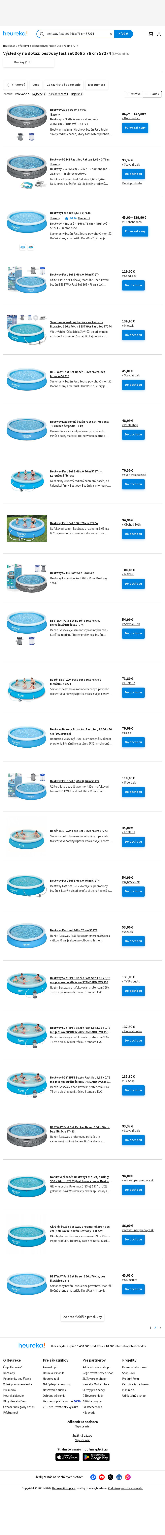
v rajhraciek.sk (131, 882)
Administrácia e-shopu (96, 1367)
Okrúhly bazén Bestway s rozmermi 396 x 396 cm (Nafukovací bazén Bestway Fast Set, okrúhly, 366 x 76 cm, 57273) (80, 1231)
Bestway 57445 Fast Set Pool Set (72, 573)
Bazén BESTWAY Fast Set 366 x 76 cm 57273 (79, 831)
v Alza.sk (127, 932)
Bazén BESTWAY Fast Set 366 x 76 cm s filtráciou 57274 (75, 682)
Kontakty (9, 1373)
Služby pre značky (93, 1390)
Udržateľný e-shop (134, 1396)
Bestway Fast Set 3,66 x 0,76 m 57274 (74, 275)
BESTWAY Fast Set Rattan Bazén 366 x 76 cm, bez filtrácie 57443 (80, 1129)
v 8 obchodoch (131, 118)
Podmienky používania (17, 1379)
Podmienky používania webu (125, 1488)
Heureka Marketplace (95, 1384)
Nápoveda (88, 1413)
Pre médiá (9, 1390)
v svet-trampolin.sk (134, 475)
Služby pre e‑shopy (94, 1379)
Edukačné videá (92, 1407)
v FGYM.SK (128, 683)
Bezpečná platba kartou (58, 1401)
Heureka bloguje (13, 1396)
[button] (23, 247)
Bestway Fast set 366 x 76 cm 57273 (73, 930)
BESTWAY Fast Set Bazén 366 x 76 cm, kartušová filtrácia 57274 (75, 623)
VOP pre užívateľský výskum (60, 1407)
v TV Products (131, 982)
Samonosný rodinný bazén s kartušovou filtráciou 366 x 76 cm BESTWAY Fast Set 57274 (81, 324)
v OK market (129, 1280)
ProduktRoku (130, 1379)
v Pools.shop (130, 425)
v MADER (128, 575)
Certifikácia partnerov (135, 1384)
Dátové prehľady (92, 1396)
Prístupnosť (10, 1413)
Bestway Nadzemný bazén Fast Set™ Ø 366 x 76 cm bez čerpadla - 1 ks (79, 424)
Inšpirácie (128, 1390)
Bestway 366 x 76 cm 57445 (68, 110)
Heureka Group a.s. (63, 1488)
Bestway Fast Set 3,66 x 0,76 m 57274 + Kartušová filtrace (76, 473)
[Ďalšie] (160, 1328)
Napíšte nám (82, 1426)
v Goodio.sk (129, 276)
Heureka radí (51, 1379)
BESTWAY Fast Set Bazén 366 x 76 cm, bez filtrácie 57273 (77, 374)
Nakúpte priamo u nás (56, 1384)
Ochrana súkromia (54, 1396)
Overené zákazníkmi (134, 1367)
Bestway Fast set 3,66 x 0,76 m (70, 213)
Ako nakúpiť (50, 1367)
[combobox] (75, 34)
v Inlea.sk (128, 326)
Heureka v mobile (53, 1373)
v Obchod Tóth (131, 525)
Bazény (55, 115)
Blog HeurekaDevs (15, 1401)
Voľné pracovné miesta (17, 1384)
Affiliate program (92, 1401)
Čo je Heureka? (12, 1367)
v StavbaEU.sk (131, 165)
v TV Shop (128, 1081)
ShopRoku (128, 1373)
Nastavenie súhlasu (55, 1390)
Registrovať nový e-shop (97, 1373)
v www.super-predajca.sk (138, 1181)
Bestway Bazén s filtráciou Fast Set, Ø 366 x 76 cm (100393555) (81, 731)
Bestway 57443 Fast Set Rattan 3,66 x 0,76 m (79, 159)
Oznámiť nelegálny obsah (19, 1407)
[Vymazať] (111, 34)
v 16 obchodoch (132, 222)
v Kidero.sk (129, 783)
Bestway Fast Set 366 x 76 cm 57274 (74, 523)
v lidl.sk (126, 733)
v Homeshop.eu (132, 1031)
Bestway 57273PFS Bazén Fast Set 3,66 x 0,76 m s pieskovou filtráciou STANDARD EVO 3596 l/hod (80, 982)
